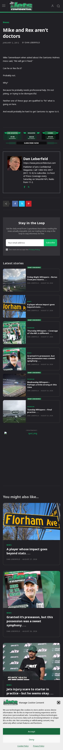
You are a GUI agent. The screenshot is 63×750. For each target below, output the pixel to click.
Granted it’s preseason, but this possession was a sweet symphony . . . (41, 358)
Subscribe (50, 242)
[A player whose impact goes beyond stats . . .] (14, 306)
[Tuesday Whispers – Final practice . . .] (14, 411)
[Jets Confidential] (30, 5)
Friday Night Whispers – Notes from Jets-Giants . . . (42, 278)
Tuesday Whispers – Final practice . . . (39, 410)
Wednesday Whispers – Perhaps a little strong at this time (42, 384)
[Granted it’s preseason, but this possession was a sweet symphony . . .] (14, 359)
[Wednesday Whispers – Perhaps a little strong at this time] (14, 385)
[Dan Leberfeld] (14, 172)
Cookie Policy (23, 746)
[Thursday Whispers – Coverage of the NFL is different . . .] (14, 332)
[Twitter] (29, 186)
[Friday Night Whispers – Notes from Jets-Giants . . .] (14, 280)
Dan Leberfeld (32, 43)
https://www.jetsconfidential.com (39, 163)
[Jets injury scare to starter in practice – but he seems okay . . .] (31, 661)
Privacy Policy (38, 746)
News (6, 22)
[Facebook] (24, 186)
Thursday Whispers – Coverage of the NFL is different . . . (42, 332)
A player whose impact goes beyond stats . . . (41, 305)
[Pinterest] (29, 204)
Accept (31, 731)
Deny (31, 739)
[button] (58, 702)
